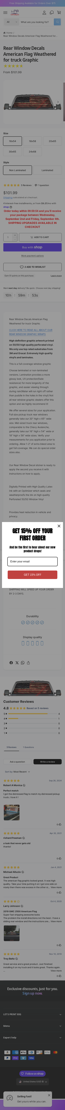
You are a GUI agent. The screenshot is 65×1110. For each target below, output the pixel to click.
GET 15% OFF (32, 574)
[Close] (59, 526)
